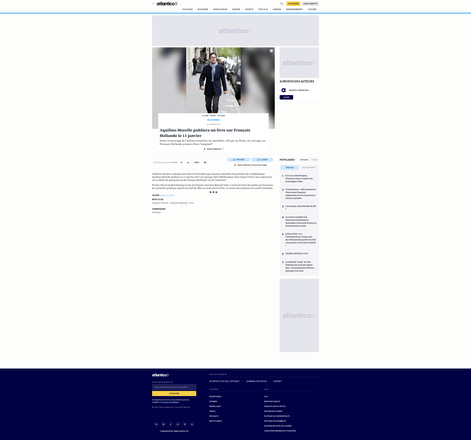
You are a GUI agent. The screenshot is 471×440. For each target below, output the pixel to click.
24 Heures (304, 160)
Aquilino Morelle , (161, 203)
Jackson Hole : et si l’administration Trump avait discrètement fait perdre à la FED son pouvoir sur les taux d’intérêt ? (300, 240)
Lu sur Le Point (167, 195)
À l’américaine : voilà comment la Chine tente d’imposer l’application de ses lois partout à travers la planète (300, 193)
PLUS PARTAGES (308, 167)
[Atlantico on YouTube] (192, 424)
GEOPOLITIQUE (220, 9)
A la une (205, 116)
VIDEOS (212, 411)
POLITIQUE (188, 9)
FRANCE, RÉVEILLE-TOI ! (297, 253)
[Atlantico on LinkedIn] (178, 424)
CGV (266, 396)
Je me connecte (310, 4)
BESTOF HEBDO (215, 421)
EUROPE (236, 9)
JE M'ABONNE (293, 4)
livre (191, 203)
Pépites (213, 116)
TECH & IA (263, 9)
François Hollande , (179, 203)
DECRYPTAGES (215, 396)
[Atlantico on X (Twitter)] (163, 424)
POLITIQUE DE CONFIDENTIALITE (277, 416)
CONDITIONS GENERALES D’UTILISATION (280, 431)
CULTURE (312, 9)
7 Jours (314, 160)
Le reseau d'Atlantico (256, 381)
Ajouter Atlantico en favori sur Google (252, 165)
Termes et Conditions (170, 402)
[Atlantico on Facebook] (170, 424)
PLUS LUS (290, 167)
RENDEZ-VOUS (215, 406)
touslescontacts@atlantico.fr (174, 431)
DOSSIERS (213, 401)
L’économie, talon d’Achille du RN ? (301, 207)
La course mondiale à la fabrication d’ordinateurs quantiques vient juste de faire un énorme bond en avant (301, 221)
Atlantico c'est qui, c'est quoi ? (224, 381)
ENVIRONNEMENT (294, 9)
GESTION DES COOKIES (273, 411)
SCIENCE (277, 9)
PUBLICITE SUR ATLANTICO (275, 406)
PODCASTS (213, 416)
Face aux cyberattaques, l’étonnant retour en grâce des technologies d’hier (299, 178)
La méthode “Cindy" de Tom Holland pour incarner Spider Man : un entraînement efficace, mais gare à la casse (300, 266)
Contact (277, 381)
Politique (221, 116)
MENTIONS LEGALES (272, 401)
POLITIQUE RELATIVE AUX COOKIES (278, 426)
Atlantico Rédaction (214, 149)
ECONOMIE (203, 9)
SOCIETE (249, 9)
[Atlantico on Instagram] (185, 424)
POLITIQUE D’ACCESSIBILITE (275, 421)
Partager (240, 159)
